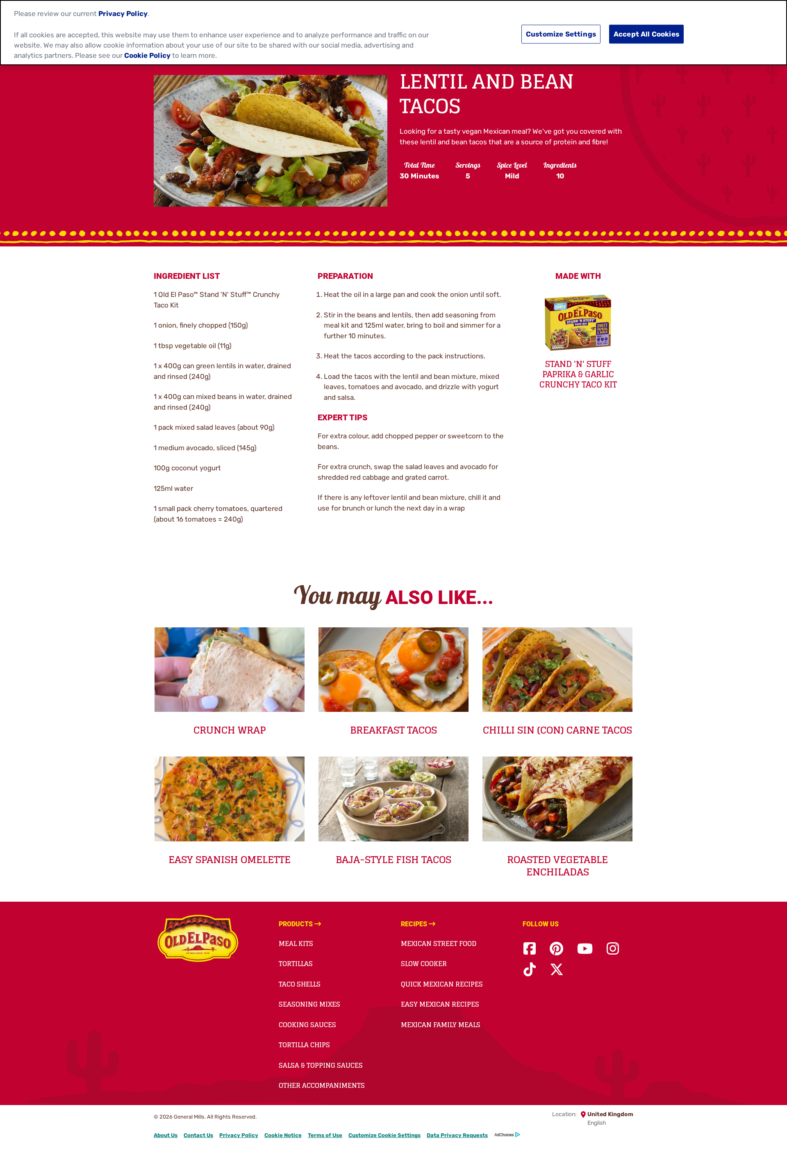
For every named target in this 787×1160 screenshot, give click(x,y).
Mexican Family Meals (440, 1024)
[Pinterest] (556, 949)
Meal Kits (296, 943)
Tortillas (296, 963)
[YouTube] (585, 949)
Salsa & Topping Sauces (321, 1065)
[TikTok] (530, 969)
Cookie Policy (147, 55)
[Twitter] (556, 969)
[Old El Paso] (198, 940)
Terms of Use (325, 1135)
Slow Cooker (424, 963)
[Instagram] (613, 949)
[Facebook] (530, 949)
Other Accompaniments (322, 1085)
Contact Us (198, 1135)
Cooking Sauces (307, 1024)
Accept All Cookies (646, 34)
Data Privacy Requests (457, 1135)
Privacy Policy (238, 1135)
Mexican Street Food (438, 943)
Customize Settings (561, 34)
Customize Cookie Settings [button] (384, 1135)
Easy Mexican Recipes (440, 1004)
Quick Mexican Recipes (442, 984)
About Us (165, 1135)
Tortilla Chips (304, 1045)
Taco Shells (300, 984)
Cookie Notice (283, 1135)
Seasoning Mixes (309, 1004)
